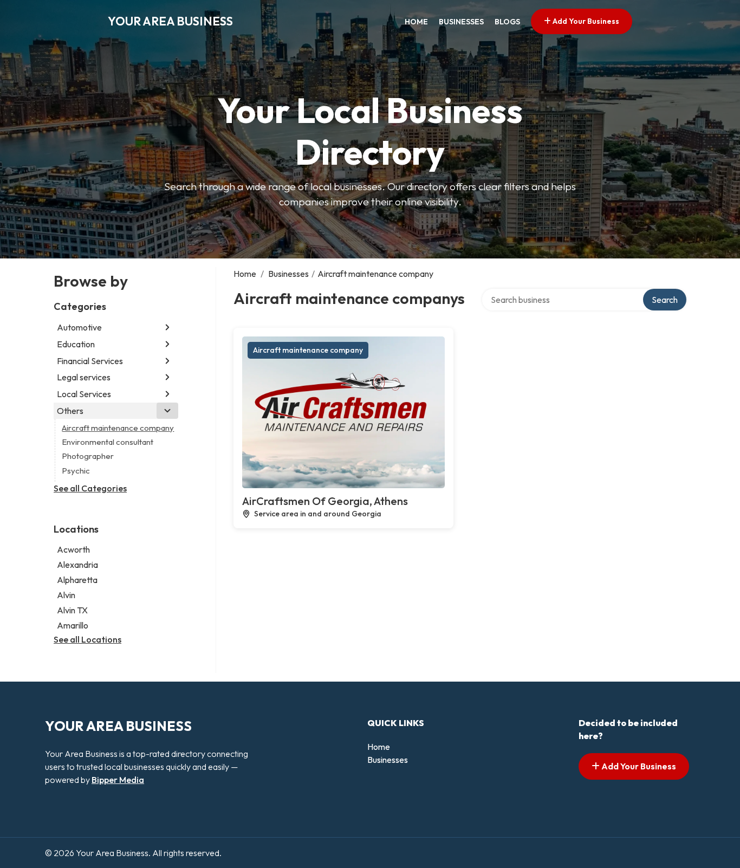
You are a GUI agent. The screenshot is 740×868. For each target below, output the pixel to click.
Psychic (76, 470)
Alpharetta (77, 579)
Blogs (507, 22)
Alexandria (77, 564)
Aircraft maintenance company (118, 428)
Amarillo (72, 625)
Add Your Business (585, 21)
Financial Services (90, 360)
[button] (167, 327)
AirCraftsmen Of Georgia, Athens (325, 501)
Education (76, 344)
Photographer (88, 456)
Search (665, 299)
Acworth (73, 549)
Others (70, 410)
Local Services (84, 393)
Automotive (79, 327)
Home (416, 22)
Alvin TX (72, 610)
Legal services (84, 377)
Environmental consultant (107, 442)
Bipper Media (118, 779)
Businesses (461, 22)
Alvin (66, 595)
